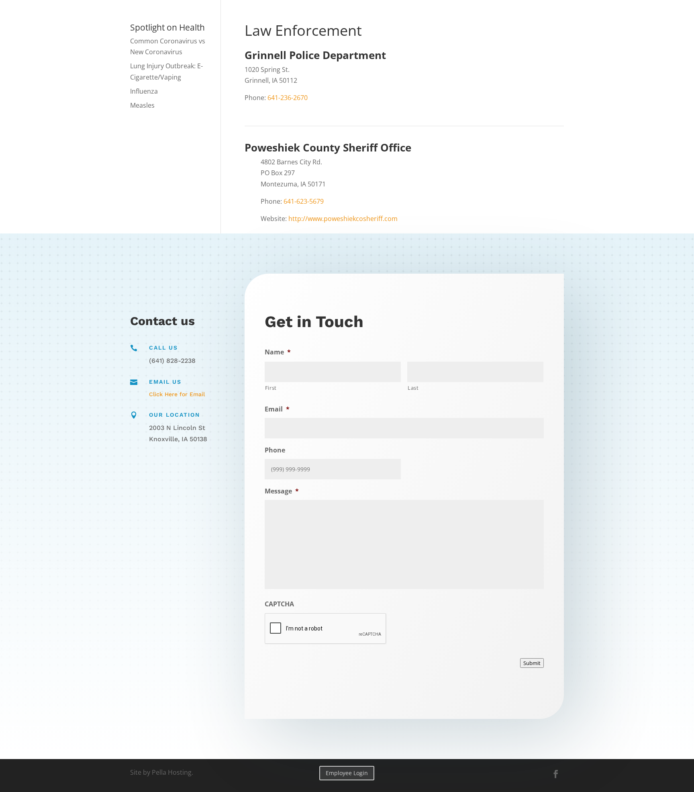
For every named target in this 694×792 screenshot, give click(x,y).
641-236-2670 (287, 97)
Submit (532, 663)
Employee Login (347, 773)
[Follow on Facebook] (556, 774)
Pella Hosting (172, 772)
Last (413, 387)
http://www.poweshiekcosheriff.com (343, 218)
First (271, 387)
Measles (142, 105)
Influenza (144, 91)
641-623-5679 (304, 201)
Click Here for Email (177, 394)
